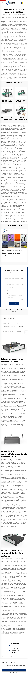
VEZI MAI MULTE (6, 259)
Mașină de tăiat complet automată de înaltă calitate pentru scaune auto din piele (21, 118)
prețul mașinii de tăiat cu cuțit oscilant (12, 331)
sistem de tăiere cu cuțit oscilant (10, 323)
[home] (10, 2)
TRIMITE (14, 303)
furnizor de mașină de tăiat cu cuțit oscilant (13, 326)
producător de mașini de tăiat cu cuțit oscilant (13, 329)
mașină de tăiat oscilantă (9, 318)
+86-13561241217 (16, 646)
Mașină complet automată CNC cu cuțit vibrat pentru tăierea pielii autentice (21, 101)
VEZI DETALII (7, 92)
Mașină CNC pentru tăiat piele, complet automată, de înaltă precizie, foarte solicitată (7, 101)
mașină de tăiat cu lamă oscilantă (10, 321)
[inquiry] (26, 332)
